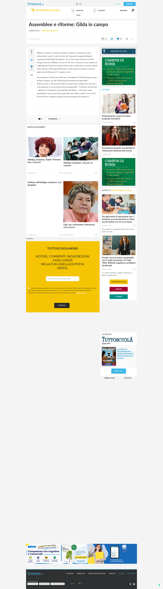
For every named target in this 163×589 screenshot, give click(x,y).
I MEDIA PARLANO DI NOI (96, 573)
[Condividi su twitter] (112, 39)
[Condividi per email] (127, 39)
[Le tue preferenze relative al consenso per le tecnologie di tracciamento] (159, 585)
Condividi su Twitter (80, 4)
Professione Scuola (118, 281)
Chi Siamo (70, 573)
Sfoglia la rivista (109, 378)
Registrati (131, 573)
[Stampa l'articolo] (132, 39)
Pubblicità (81, 573)
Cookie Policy (45, 583)
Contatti (112, 573)
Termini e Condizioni (58, 583)
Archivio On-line (119, 51)
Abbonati (129, 4)
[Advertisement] (118, 316)
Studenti (118, 296)
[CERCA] (131, 11)
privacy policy (81, 293)
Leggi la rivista (118, 371)
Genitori (118, 289)
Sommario (127, 378)
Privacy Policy (33, 583)
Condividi (61, 173)
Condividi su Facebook (77, 4)
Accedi (117, 4)
